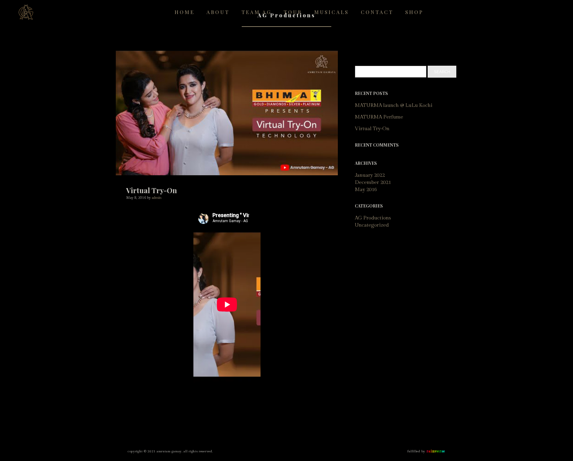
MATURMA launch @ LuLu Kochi (393, 105)
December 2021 (373, 182)
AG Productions (373, 218)
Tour (293, 12)
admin (156, 198)
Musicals (331, 12)
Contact (377, 12)
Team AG (256, 12)
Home (185, 12)
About (218, 12)
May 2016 (366, 190)
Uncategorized (372, 225)
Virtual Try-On (372, 129)
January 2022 (370, 175)
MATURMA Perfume (379, 117)
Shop (414, 12)
